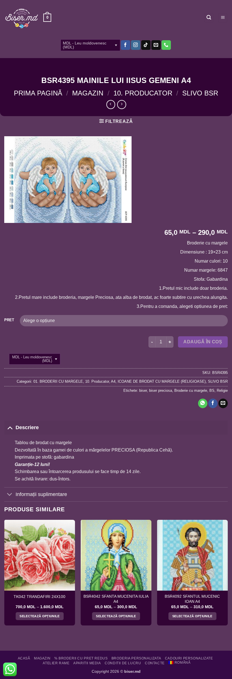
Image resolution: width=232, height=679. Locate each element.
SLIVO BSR (200, 93)
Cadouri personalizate (189, 658)
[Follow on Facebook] (125, 45)
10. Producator (142, 93)
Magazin (87, 93)
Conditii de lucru (123, 663)
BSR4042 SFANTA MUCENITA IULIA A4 (116, 599)
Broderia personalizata (136, 658)
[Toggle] (9, 427)
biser (143, 390)
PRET (9, 320)
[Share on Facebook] (213, 403)
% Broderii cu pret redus (81, 658)
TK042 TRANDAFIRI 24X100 (39, 597)
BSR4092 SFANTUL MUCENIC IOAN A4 (192, 599)
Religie (222, 390)
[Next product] (110, 104)
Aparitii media (87, 663)
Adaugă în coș (202, 341)
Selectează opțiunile (40, 616)
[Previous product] (121, 104)
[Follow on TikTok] (146, 45)
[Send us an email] (156, 45)
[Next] (227, 575)
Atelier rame (56, 663)
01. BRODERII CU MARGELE (58, 381)
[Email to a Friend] (223, 403)
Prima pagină (38, 93)
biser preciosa (160, 390)
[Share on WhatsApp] (202, 403)
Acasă (24, 658)
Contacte (155, 663)
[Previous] (4, 575)
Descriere (27, 427)
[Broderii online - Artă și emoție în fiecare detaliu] (21, 18)
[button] (47, 18)
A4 (113, 381)
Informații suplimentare (41, 494)
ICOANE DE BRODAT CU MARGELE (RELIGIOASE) (162, 381)
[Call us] (166, 45)
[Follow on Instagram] (135, 45)
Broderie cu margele (190, 390)
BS (211, 390)
